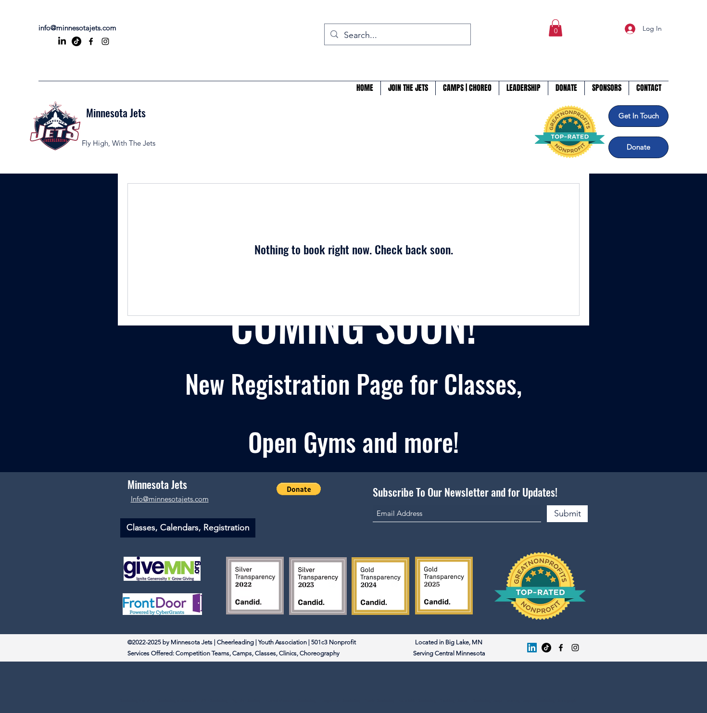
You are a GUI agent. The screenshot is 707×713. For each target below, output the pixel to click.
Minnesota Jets (116, 112)
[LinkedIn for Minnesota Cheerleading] (62, 41)
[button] (555, 28)
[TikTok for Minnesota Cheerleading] (76, 41)
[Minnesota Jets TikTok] (546, 647)
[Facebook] (91, 41)
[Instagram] (105, 41)
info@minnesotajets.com (77, 27)
